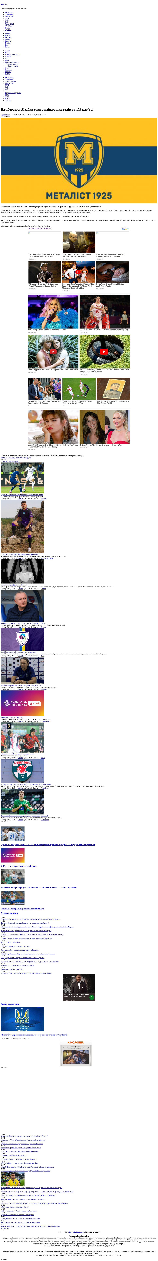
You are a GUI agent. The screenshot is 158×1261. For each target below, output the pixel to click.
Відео (7, 60)
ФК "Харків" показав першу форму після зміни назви (20, 1222)
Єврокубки (9, 16)
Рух (6, 45)
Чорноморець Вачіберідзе (21, 458)
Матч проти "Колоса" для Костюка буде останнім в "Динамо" (23, 623)
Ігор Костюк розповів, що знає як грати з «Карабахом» (21, 686)
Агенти (8, 56)
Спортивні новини (12, 62)
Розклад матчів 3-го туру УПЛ (12, 717)
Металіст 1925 (6, 458)
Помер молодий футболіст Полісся (13, 585)
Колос (7, 47)
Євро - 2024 (9, 24)
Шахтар (8, 35)
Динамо (8, 33)
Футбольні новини (12, 64)
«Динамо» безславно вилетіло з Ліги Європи (17, 1215)
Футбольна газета (11, 66)
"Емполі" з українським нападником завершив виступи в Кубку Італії (26, 938)
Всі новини (9, 12)
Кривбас (8, 41)
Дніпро (7, 39)
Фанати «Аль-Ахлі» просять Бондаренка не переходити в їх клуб (25, 923)
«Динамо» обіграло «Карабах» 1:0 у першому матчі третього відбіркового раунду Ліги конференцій (48, 845)
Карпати (8, 37)
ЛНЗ (42, 656)
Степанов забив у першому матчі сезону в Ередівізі (19, 950)
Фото (7, 58)
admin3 (20, 498)
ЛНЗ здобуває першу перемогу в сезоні (15, 946)
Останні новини (9, 913)
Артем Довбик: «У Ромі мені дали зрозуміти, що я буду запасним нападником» (30, 961)
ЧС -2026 (8, 26)
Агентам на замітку (12, 54)
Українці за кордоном (13, 93)
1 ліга (7, 20)
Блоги (7, 52)
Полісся (8, 43)
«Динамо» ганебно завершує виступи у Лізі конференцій (22, 495)
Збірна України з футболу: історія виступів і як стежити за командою (26, 931)
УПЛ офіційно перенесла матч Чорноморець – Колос (20, 1163)
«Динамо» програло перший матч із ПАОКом (22, 909)
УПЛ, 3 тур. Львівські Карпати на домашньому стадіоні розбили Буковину (28, 954)
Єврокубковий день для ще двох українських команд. (20, 1219)
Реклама (8, 72)
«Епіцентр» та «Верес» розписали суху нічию (17, 754)
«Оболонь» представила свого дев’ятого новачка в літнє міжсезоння (26, 784)
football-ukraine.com (76, 1232)
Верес (43, 758)
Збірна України (10, 81)
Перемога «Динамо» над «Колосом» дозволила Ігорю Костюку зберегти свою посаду (32, 934)
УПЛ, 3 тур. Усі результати (10, 942)
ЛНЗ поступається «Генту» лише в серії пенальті (18, 1211)
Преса (7, 28)
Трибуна (8, 30)
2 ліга (7, 22)
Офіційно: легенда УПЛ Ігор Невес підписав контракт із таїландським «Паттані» (30, 919)
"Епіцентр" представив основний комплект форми (19, 554)
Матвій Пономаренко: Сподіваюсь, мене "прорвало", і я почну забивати (27, 1167)
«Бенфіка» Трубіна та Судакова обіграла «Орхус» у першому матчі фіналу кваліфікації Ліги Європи (37, 927)
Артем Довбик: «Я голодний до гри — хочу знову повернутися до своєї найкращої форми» (34, 1203)
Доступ (8, 68)
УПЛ (7, 18)
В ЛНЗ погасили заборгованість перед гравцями (18, 652)
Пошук (7, 74)
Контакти (8, 70)
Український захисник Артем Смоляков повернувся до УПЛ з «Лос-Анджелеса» (30, 1226)
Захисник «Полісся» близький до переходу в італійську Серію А (24, 816)
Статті (7, 50)
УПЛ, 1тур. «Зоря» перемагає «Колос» (19, 866)
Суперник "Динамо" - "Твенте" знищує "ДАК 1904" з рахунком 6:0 (25, 1171)
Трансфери (9, 14)
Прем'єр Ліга (5, 115)
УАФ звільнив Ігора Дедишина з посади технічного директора (24, 1199)
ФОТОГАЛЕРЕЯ (47, 558)
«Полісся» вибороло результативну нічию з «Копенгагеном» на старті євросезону (39, 887)
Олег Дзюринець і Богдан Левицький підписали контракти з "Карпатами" (28, 1195)
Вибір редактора (10, 1004)
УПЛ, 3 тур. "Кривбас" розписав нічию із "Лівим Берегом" (22, 958)
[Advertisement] (17, 1101)
